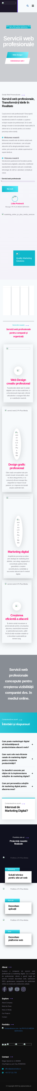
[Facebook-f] (4, 989)
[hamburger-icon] (33, 6)
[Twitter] (10, 989)
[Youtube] (17, 989)
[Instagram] (23, 989)
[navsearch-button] (28, 6)
